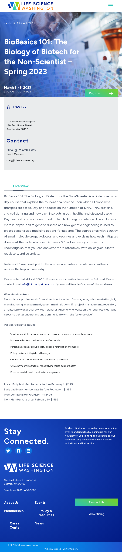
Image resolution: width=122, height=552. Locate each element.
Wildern (73, 549)
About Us (11, 503)
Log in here (85, 435)
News (39, 523)
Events (9, 23)
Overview (21, 186)
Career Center (15, 525)
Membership (14, 511)
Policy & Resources (45, 513)
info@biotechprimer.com (38, 284)
